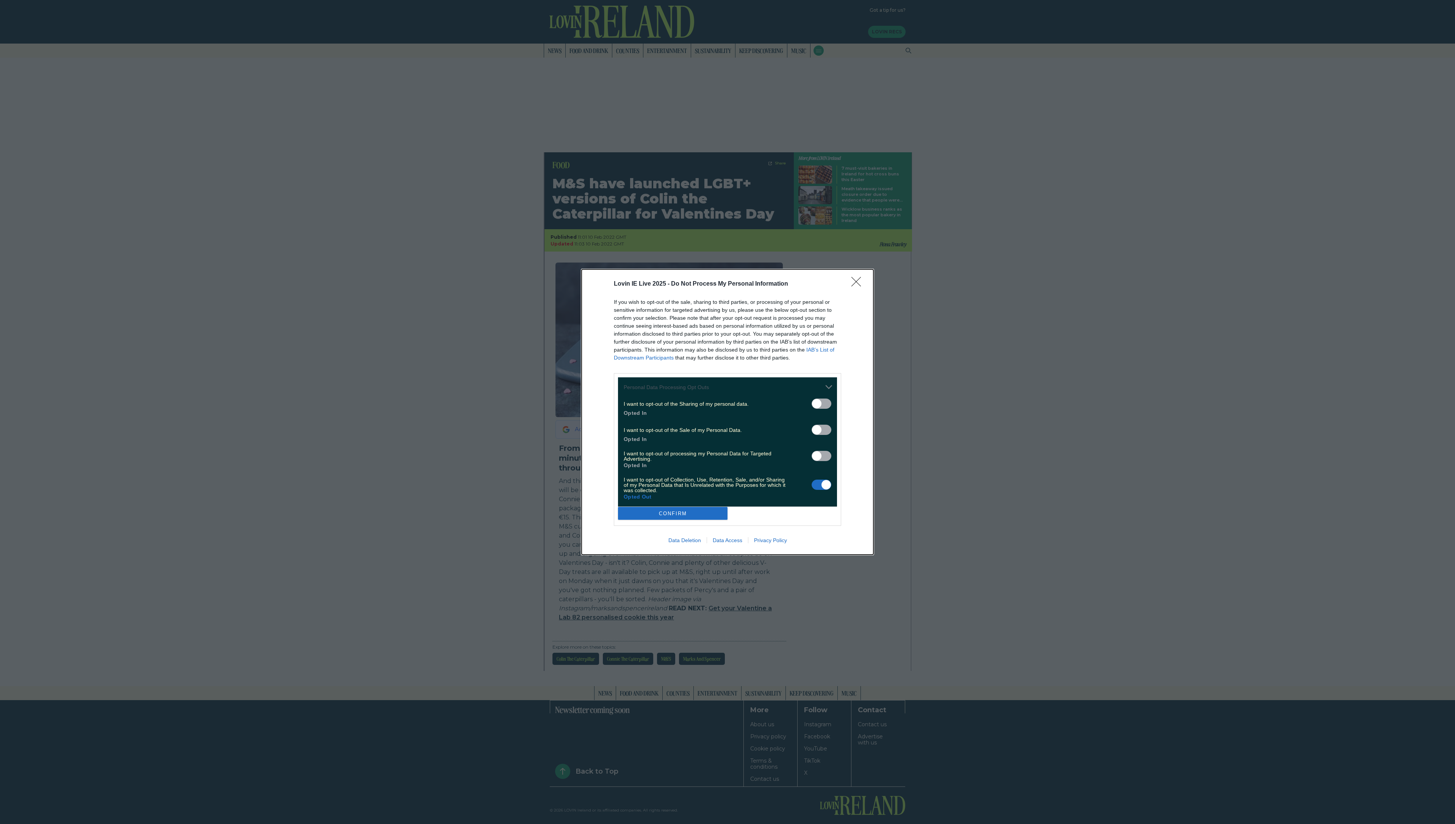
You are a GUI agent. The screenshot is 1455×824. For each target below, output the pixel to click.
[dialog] (727, 412)
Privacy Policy (770, 540)
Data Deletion (684, 540)
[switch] (821, 404)
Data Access (727, 540)
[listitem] (727, 387)
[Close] (858, 284)
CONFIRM (673, 513)
